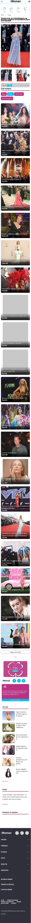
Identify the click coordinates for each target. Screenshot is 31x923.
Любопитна (4, 870)
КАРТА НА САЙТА (5, 903)
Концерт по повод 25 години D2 (11, 179)
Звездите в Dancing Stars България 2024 (14, 316)
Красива (3, 840)
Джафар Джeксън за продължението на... (22, 748)
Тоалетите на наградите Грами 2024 (13, 289)
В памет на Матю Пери (9, 453)
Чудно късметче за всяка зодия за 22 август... (21, 714)
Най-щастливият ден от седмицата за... (22, 737)
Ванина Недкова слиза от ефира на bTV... (22, 771)
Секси (3, 858)
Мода (3, 94)
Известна (4, 864)
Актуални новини (6, 879)
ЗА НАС (2, 900)
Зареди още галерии (15, 652)
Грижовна (4, 846)
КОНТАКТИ (13, 903)
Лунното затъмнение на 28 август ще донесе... (21, 761)
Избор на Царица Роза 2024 (10, 125)
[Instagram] (23, 681)
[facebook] (14, 681)
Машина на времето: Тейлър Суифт (13, 398)
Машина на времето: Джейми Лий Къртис (15, 234)
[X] (19, 681)
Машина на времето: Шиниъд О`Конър (13, 617)
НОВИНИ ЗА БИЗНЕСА (7, 884)
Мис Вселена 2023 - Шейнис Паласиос (13, 425)
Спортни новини (6, 890)
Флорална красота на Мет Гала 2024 (13, 207)
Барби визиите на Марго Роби (11, 590)
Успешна (4, 852)
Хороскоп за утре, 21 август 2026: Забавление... (21, 725)
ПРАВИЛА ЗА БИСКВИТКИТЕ (7, 902)
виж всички (5, 781)
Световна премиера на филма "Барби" (13, 644)
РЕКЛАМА (19, 902)
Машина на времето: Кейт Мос (11, 343)
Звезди (10, 94)
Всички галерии (7, 98)
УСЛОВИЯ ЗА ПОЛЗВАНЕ (12, 900)
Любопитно (18, 94)
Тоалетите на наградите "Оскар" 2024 (14, 261)
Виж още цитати (15, 700)
